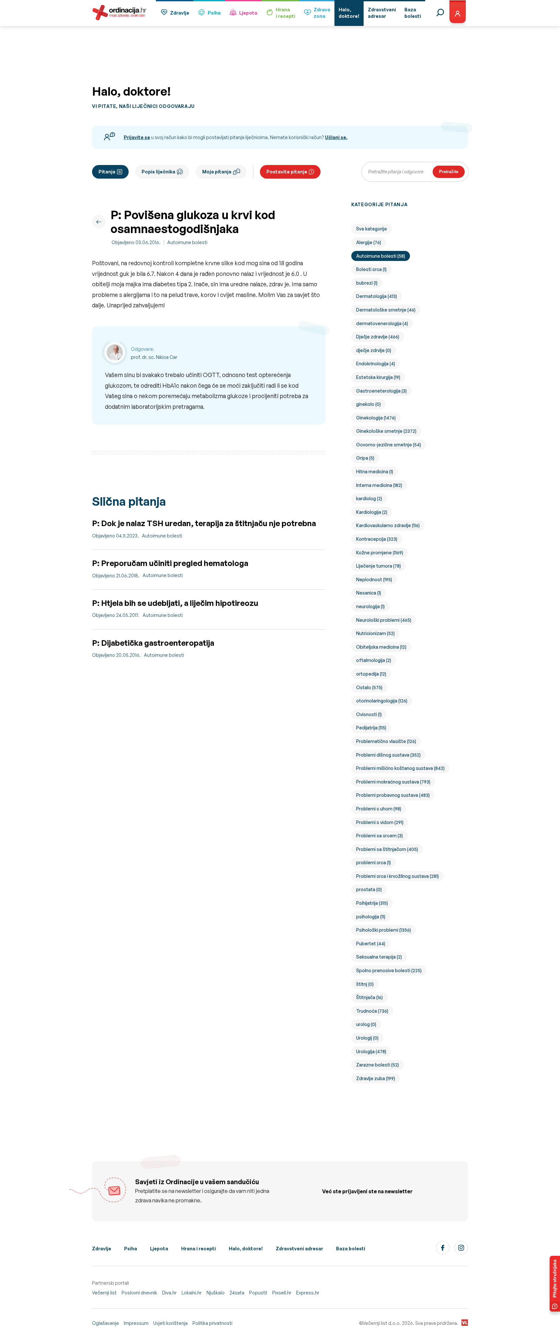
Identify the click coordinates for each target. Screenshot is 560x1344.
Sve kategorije (371, 228)
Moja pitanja (216, 171)
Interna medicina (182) (379, 485)
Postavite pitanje (286, 171)
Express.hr (307, 1292)
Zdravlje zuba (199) (375, 1078)
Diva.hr (169, 1292)
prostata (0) (369, 889)
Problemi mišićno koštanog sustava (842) (400, 768)
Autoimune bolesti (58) (380, 256)
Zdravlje (179, 13)
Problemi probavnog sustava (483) (393, 795)
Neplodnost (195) (374, 579)
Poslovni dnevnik (139, 1292)
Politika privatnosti (212, 1323)
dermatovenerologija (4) (382, 323)
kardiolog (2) (369, 498)
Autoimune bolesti (187, 242)
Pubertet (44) (370, 943)
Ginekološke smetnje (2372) (386, 431)
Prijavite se (137, 137)
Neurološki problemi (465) (383, 620)
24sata (236, 1292)
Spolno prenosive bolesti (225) (389, 970)
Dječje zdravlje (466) (377, 336)
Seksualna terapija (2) (379, 957)
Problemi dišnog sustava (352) (388, 755)
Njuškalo (215, 1292)
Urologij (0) (367, 1038)
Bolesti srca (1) (371, 269)
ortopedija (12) (371, 674)
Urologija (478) (371, 1051)
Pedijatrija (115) (371, 727)
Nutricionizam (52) (375, 633)
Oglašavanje (105, 1323)
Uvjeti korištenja (170, 1323)
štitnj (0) (365, 984)
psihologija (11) (370, 916)
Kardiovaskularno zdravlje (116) (388, 525)
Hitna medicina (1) (374, 471)
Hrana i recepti (198, 1248)
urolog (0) (366, 1024)
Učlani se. (336, 137)
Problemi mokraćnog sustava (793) (393, 781)
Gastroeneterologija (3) (381, 391)
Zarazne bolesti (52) (377, 1064)
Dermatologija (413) (376, 296)
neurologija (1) (370, 606)
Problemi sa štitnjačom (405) (387, 849)
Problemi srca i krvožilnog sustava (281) (397, 876)
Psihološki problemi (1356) (383, 930)
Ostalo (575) (369, 687)
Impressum (136, 1323)
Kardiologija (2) (371, 512)
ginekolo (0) (368, 404)
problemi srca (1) (373, 862)
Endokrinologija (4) (375, 363)
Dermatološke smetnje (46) (385, 309)
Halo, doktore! (246, 1248)
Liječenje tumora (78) (378, 566)
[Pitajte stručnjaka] (555, 1284)
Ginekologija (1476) (376, 417)
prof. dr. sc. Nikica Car (154, 357)
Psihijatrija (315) (372, 903)
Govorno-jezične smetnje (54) (388, 444)
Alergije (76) (368, 242)
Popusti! (258, 1292)
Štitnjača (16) (369, 997)
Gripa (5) (365, 458)
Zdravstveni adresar (299, 1248)
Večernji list (104, 1292)
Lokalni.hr (191, 1292)
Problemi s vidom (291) (379, 822)
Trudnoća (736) (372, 1011)
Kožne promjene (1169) (379, 552)
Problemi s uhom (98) (378, 808)
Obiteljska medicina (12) (381, 647)
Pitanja (107, 171)
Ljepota (248, 13)
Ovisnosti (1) (369, 714)
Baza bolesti (350, 1248)
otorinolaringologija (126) (381, 700)
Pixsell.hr (281, 1292)
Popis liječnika (158, 171)
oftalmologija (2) (373, 660)
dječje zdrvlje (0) (373, 350)
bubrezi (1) (367, 283)
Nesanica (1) (368, 592)
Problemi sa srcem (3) (379, 835)
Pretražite (448, 171)
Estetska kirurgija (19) (378, 377)
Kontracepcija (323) (376, 539)
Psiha (214, 13)
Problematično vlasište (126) (386, 741)
